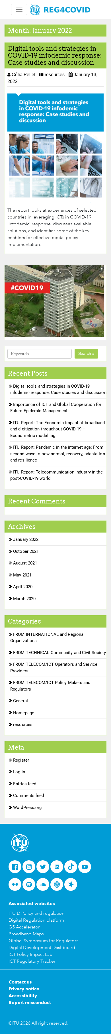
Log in (19, 771)
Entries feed (24, 783)
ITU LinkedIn (58, 868)
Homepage (23, 712)
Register (21, 760)
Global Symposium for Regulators (43, 941)
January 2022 (25, 539)
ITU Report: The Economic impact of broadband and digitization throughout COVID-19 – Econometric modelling (57, 429)
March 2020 (24, 598)
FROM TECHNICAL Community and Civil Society (59, 652)
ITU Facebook (16, 868)
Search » (86, 353)
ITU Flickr (16, 886)
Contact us (20, 982)
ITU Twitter (44, 868)
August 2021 (25, 563)
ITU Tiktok (72, 868)
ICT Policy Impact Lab (30, 954)
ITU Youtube (86, 868)
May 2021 (22, 575)
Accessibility (23, 995)
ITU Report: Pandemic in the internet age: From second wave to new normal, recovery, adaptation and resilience (57, 454)
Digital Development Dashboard (42, 947)
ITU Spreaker (72, 886)
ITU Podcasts (58, 886)
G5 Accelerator (24, 927)
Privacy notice (24, 988)
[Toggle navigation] (19, 9)
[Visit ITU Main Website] (20, 841)
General (20, 700)
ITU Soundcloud (44, 886)
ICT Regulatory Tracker (32, 961)
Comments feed (28, 795)
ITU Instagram (30, 868)
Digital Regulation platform (36, 920)
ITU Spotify (30, 886)
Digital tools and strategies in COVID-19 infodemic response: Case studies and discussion (55, 55)
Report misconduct (30, 1002)
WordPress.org (27, 807)
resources (55, 74)
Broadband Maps (26, 934)
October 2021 (26, 551)
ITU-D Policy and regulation (36, 913)
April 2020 (22, 586)
